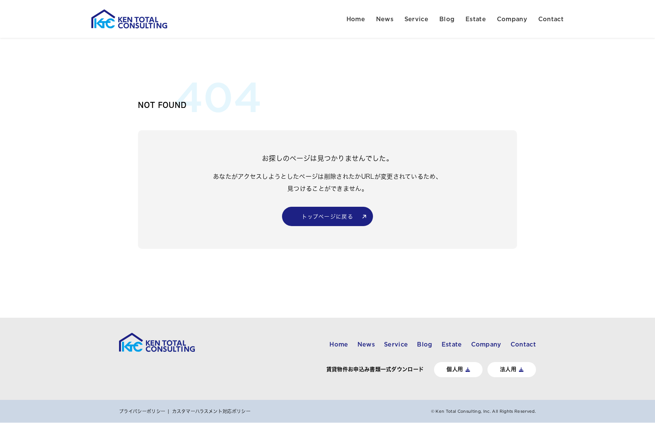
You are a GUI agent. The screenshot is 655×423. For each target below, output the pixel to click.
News (384, 19)
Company (512, 19)
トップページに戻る (328, 216)
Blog (446, 19)
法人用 (508, 369)
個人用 (455, 369)
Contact (551, 19)
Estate (475, 19)
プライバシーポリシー (142, 411)
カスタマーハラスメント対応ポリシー (211, 411)
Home (355, 19)
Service (416, 19)
